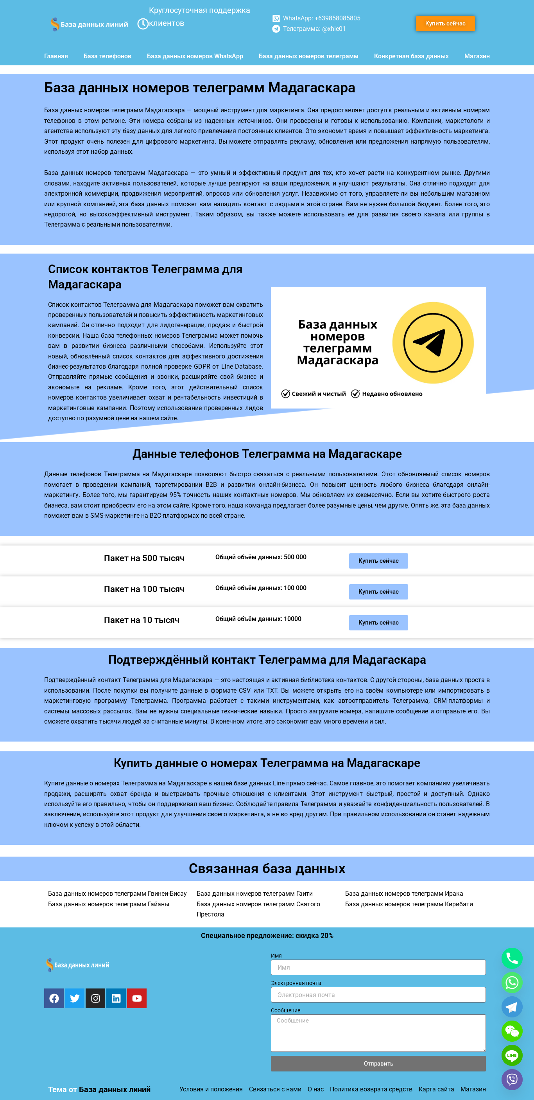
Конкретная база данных (411, 56)
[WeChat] (512, 1031)
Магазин (477, 56)
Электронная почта (296, 983)
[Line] (512, 1055)
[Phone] (512, 958)
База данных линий (115, 1089)
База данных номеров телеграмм (308, 56)
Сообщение (285, 1010)
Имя (276, 955)
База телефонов (107, 56)
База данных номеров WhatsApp (195, 56)
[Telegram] (512, 1006)
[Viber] (512, 1079)
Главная (56, 56)
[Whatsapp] (512, 982)
